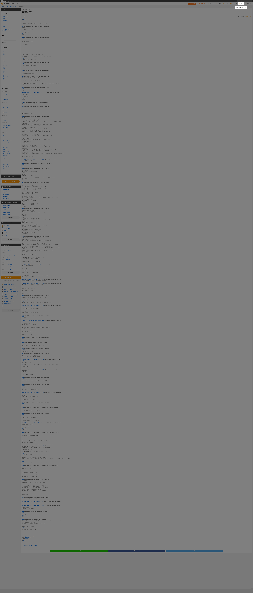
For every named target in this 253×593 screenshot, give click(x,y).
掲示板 (242, 3)
